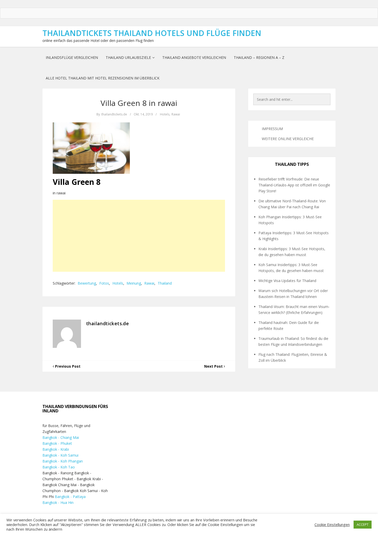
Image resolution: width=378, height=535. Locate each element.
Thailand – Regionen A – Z (259, 57)
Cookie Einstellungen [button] (332, 524)
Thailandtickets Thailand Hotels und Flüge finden (151, 33)
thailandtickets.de (114, 114)
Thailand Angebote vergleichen (194, 57)
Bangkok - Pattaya (70, 496)
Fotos (104, 283)
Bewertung (87, 283)
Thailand (165, 283)
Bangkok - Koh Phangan (62, 461)
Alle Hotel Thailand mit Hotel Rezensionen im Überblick (102, 78)
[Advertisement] (139, 236)
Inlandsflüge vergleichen (72, 57)
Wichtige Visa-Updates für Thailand (287, 280)
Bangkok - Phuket (57, 443)
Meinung (134, 283)
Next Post (214, 366)
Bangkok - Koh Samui (60, 455)
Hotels (164, 114)
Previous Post (67, 366)
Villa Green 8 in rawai (139, 103)
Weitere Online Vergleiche (288, 138)
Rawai (176, 114)
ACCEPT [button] (362, 524)
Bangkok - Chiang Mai (60, 437)
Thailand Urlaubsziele (128, 57)
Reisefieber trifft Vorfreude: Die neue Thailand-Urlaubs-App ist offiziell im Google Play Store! (294, 185)
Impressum (272, 128)
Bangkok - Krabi (55, 449)
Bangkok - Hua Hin (58, 502)
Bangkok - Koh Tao (58, 467)
